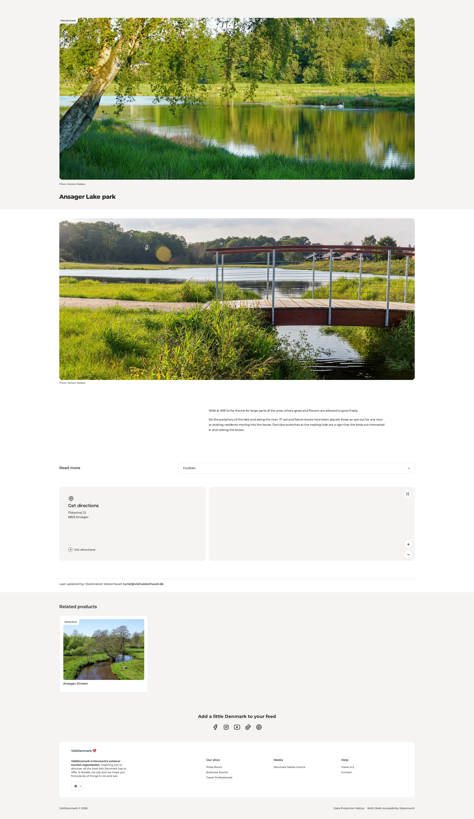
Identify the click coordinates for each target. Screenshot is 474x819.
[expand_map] (408, 494)
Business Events (217, 772)
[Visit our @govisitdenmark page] (248, 727)
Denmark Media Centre (289, 767)
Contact (346, 772)
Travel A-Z (347, 767)
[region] (312, 524)
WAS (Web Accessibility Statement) (391, 808)
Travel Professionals (219, 777)
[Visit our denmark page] (215, 727)
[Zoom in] (408, 544)
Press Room (214, 767)
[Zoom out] (408, 554)
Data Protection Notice (349, 808)
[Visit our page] (226, 727)
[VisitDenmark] (83, 751)
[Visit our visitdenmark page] (237, 727)
